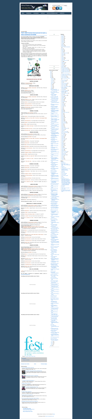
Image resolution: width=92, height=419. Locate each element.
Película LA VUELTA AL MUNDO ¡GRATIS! (54, 251)
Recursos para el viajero (64, 132)
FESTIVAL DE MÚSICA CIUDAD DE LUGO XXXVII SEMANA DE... (55, 199)
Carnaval (62, 57)
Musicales (62, 117)
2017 (51, 71)
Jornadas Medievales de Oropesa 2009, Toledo (54, 314)
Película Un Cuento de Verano (55, 246)
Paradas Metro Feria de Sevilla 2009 (54, 139)
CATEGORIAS (36, 13)
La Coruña (62, 103)
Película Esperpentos (54, 277)
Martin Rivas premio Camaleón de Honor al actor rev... (55, 152)
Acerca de (52, 416)
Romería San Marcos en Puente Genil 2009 (54, 204)
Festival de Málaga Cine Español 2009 (54, 320)
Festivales (26, 356)
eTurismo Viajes (63, 174)
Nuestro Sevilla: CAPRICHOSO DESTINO (55, 272)
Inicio (35, 363)
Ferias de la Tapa (63, 84)
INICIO (23, 13)
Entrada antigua (44, 363)
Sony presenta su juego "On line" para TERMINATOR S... (54, 208)
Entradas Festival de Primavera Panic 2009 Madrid (54, 306)
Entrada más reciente (25, 363)
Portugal (62, 130)
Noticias (30, 356)
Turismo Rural (63, 148)
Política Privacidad (48, 416)
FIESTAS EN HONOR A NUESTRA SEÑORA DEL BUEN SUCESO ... (54, 158)
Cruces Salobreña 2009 (54, 91)
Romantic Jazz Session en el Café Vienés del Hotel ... (55, 284)
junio (51, 85)
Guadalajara (63, 97)
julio (51, 84)
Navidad (62, 119)
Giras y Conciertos (64, 95)
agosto (52, 83)
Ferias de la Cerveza (64, 83)
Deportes (62, 66)
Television (62, 145)
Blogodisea (62, 166)
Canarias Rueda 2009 (54, 338)
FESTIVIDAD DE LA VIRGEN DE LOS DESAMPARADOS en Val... (55, 242)
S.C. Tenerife (63, 134)
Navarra (62, 118)
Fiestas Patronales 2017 (64, 93)
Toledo (62, 147)
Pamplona (62, 127)
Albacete (62, 36)
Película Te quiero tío (54, 218)
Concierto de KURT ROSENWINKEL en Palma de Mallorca (55, 212)
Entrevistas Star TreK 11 (54, 192)
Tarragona (62, 143)
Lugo (62, 109)
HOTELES (43, 13)
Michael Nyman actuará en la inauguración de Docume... (55, 129)
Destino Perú (63, 172)
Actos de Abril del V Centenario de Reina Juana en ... (55, 326)
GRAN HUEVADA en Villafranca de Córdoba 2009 (54, 191)
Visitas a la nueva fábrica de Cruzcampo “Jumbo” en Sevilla (30, 398)
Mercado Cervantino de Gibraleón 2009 (54, 330)
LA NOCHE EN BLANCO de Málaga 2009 (54, 108)
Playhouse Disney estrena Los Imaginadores (32, 375)
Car (61, 56)
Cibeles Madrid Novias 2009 (54, 263)
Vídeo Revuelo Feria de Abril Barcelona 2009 (55, 141)
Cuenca (62, 64)
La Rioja (62, 104)
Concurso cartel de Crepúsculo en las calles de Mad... (55, 223)
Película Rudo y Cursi (54, 295)
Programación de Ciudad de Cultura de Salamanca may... (54, 215)
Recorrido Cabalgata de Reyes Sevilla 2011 (28, 367)
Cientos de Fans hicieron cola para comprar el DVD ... (55, 229)
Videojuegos (63, 153)
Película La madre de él (54, 274)
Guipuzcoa (62, 98)
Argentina (62, 41)
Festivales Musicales (64, 90)
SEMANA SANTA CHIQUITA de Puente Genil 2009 (55, 205)
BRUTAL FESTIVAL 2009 (54, 188)
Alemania (62, 37)
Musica (62, 116)
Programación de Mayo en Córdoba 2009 (54, 163)
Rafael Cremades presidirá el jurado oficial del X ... (55, 149)
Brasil (62, 48)
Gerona (62, 94)
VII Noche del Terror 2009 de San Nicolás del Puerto (55, 308)
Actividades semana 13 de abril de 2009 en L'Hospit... (55, 329)
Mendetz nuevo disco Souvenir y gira (54, 131)
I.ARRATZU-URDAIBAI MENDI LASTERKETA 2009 (55, 119)
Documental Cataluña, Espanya (54, 253)
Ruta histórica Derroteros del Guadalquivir (55, 233)
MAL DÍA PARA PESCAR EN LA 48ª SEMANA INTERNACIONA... (55, 182)
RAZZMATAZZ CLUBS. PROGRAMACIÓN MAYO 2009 (55, 322)
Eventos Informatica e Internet (65, 78)
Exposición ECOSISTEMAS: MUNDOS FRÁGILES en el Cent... (55, 335)
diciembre (52, 78)
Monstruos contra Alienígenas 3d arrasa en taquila (55, 125)
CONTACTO (62, 13)
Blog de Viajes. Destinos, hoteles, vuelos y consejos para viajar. (65, 165)
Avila (62, 43)
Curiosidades (63, 65)
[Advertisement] (29, 22)
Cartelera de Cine (63, 167)
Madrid (62, 110)
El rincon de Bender (64, 173)
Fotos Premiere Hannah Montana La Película (54, 225)
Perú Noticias (63, 185)
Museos (62, 115)
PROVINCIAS (28, 13)
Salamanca (62, 135)
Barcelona (62, 45)
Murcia (62, 114)
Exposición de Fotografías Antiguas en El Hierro (54, 106)
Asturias (62, 42)
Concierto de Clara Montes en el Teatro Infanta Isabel (55, 316)
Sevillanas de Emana (54, 235)
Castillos (62, 59)
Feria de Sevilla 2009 (53, 171)
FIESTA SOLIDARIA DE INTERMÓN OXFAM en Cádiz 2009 (54, 238)
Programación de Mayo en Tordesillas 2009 (54, 165)
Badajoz (62, 44)
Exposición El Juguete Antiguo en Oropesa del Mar (55, 332)
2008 (51, 345)
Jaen (62, 102)
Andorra (62, 40)
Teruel (62, 146)
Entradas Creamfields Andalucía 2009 (54, 95)
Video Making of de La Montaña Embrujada (54, 301)
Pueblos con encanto (64, 131)
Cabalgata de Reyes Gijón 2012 (26, 383)
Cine (62, 61)
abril (51, 88)
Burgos (62, 49)
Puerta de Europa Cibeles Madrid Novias (54, 220)
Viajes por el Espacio (64, 151)
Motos (62, 113)
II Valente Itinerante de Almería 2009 (54, 257)
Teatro (34, 356)
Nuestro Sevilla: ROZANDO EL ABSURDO (54, 169)
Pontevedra (63, 129)
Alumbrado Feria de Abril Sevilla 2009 (54, 147)
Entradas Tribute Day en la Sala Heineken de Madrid (54, 98)
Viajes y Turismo (63, 152)
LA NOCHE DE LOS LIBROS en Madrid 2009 (55, 261)
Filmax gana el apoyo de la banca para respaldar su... (55, 340)
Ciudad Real (63, 62)
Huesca (62, 100)
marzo (52, 341)
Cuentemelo (63, 171)
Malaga (62, 111)
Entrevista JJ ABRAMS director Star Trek (54, 121)
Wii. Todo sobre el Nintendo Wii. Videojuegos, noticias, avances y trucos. (66, 191)
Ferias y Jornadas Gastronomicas (63, 88)
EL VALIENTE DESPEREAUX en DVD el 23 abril (55, 197)
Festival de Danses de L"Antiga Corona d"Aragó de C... (55, 102)
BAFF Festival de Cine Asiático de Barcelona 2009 (55, 89)
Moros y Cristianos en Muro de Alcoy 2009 (54, 276)
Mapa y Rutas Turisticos (64, 112)
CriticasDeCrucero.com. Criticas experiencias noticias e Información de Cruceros (65, 169)
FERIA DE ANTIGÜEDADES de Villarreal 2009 (55, 240)
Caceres (62, 50)
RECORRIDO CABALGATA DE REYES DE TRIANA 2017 (30, 401)
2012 (51, 73)
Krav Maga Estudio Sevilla (27, 408)
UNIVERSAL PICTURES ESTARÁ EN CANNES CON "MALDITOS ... (54, 195)
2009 (51, 77)
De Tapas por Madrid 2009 (54, 96)
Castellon (62, 58)
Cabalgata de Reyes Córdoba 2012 (26, 391)
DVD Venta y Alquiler (64, 67)
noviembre (52, 79)
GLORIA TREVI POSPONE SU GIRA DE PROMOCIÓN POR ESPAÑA (55, 133)
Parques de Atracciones (64, 128)
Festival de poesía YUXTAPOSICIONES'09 (54, 227)
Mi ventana (62, 177)
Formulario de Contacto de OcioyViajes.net (28, 380)
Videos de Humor (63, 154)
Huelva (62, 99)
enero (52, 344)
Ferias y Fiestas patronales (65, 86)
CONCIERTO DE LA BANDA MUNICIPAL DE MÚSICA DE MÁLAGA (55, 111)
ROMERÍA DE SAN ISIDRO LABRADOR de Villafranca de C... (55, 176)
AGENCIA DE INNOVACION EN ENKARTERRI (55, 136)
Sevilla (32, 356)
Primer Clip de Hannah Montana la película (54, 318)
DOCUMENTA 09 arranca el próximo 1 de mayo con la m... (55, 179)
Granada (62, 96)
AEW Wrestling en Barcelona (55, 183)
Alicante (62, 38)
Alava (62, 35)
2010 (51, 76)
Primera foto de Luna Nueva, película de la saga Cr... (55, 231)
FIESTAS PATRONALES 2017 (52, 13)
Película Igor (52, 324)
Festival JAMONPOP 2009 (54, 234)
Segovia (62, 137)
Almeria (62, 39)
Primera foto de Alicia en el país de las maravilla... (54, 202)
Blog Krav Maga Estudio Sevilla (27, 411)
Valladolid (62, 150)
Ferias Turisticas (63, 85)
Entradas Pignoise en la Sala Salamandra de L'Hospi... (55, 286)
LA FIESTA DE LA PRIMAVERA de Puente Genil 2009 (54, 173)
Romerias (62, 133)
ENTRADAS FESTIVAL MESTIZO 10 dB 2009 (54, 265)
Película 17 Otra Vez (53, 170)
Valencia (62, 149)
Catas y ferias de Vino (64, 60)
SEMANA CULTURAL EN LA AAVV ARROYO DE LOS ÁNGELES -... (55, 259)
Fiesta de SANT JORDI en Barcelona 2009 (54, 282)
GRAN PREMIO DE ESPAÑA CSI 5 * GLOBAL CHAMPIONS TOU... (55, 267)
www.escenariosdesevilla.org (25, 274)
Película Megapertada (54, 249)
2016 (51, 72)
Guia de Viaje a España (64, 175)
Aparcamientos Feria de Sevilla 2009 (54, 137)
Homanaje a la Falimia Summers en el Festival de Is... (55, 117)
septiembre (52, 82)
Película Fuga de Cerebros (54, 280)
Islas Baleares (63, 101)
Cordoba (62, 63)
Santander (62, 136)
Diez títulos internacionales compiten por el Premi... (54, 100)
